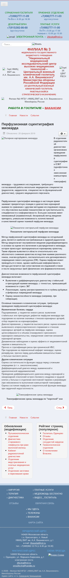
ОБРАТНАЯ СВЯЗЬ (44, 503)
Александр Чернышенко (30, 575)
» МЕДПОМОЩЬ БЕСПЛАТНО (47, 493)
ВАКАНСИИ (53, 108)
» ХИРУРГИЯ (13, 489)
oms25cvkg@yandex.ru (24, 565)
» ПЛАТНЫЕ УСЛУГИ (43, 489)
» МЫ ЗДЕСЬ (32, 509)
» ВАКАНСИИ (32, 516)
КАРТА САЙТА (36, 522)
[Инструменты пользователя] (63, 133)
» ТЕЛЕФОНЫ (33, 512)
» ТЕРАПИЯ (12, 493)
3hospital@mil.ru (38, 542)
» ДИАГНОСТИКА (15, 497)
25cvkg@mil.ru (54, 36)
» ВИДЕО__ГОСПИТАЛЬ (45, 497)
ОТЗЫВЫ (14, 503)
